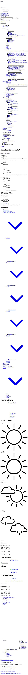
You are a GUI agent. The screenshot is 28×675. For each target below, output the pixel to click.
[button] (3, 7)
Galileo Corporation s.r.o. (9, 666)
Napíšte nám (8, 130)
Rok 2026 (10, 102)
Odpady (7, 46)
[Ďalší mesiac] (9, 545)
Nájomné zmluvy (14, 103)
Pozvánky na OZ (11, 89)
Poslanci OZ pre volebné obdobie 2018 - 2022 (17, 86)
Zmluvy (10, 123)
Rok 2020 (10, 115)
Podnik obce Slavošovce (11, 76)
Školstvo (7, 43)
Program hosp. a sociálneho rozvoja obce (16, 35)
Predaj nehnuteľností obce (11, 74)
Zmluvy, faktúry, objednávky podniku (16, 79)
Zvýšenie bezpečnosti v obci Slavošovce (16, 69)
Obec (4, 28)
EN (5, 11)
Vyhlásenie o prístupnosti (6, 673)
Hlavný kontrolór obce (10, 90)
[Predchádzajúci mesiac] (1, 545)
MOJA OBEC (11, 31)
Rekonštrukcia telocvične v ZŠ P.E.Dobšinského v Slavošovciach (15, 72)
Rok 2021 (10, 111)
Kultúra (9, 32)
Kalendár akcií (11, 40)
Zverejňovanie (6, 97)
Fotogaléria (10, 41)
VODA (7, 45)
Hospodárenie (8, 118)
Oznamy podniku (11, 77)
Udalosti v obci (9, 38)
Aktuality (10, 39)
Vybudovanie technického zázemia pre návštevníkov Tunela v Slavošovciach (16, 65)
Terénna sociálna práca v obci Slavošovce (16, 53)
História (10, 33)
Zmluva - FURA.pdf (5, 203)
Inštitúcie (5, 128)
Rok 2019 (10, 116)
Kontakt (4, 129)
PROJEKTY (5, 136)
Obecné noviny (9, 42)
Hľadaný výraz (16, 18)
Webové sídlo (18, 673)
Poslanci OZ (8, 83)
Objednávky (10, 125)
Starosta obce (8, 82)
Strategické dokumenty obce (11, 75)
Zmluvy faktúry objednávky (11, 101)
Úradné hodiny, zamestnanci (11, 93)
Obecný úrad (5, 92)
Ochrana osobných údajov (11, 121)
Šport (7, 47)
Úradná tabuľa (9, 99)
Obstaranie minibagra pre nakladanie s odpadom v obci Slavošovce (16, 68)
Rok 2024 (10, 107)
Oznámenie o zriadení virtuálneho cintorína (14, 581)
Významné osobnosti (12, 34)
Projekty (7, 49)
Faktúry (10, 124)
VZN (7, 117)
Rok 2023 (10, 109)
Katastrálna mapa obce (13, 36)
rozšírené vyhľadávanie (5, 20)
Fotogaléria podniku (12, 80)
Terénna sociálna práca (10, 94)
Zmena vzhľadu (4, 671)
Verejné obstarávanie (10, 100)
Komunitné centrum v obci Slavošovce (16, 54)
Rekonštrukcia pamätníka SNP (14, 70)
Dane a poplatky (9, 95)
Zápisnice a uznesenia (10, 88)
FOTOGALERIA (6, 134)
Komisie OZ (8, 87)
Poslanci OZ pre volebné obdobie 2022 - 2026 (17, 84)
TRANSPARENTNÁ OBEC (8, 135)
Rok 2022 (10, 113)
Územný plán (8, 48)
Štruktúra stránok (11, 671)
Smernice (8, 120)
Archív (7, 122)
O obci (7, 29)
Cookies (13, 673)
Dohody (10, 127)
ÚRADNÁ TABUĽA (7, 132)
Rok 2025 (10, 104)
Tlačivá (7, 96)
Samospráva (5, 81)
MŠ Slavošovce (14, 560)
